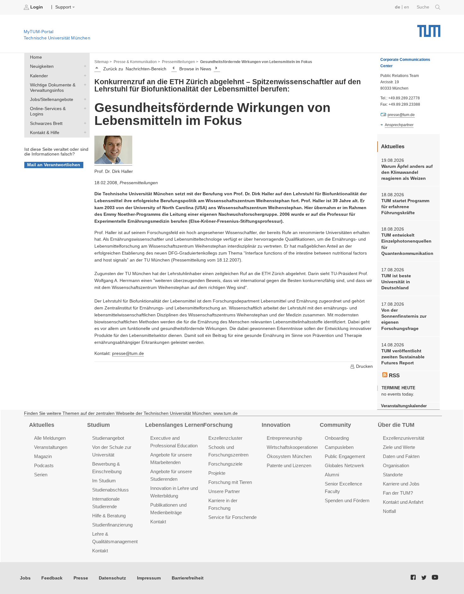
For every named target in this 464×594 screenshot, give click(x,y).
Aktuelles (41, 425)
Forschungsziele (225, 464)
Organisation (396, 465)
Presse (81, 578)
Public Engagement (345, 456)
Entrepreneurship (284, 438)
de (397, 7)
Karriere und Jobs (401, 483)
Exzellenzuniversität (403, 438)
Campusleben (339, 447)
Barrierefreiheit (188, 578)
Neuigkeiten (83, 66)
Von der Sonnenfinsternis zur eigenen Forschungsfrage (403, 319)
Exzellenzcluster (225, 438)
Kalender (83, 75)
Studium (98, 425)
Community (335, 425)
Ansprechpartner (399, 125)
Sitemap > (103, 62)
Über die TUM (396, 425)
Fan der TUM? (398, 493)
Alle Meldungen (50, 438)
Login (36, 7)
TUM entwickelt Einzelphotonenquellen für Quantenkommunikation (407, 244)
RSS (393, 376)
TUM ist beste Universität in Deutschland (396, 282)
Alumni (332, 474)
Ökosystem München (289, 456)
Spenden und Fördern (347, 500)
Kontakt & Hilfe (83, 132)
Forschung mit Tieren (230, 482)
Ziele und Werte (399, 447)
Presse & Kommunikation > (137, 62)
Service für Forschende (232, 517)
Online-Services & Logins (83, 108)
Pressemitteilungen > (180, 62)
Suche (424, 7)
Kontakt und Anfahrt (403, 502)
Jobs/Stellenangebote (83, 99)
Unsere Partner (224, 491)
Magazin (43, 456)
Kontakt (100, 550)
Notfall (389, 511)
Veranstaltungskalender (404, 405)
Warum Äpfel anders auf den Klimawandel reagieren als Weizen (407, 172)
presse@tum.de (128, 353)
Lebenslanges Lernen (174, 425)
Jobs (25, 578)
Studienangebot (108, 438)
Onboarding (337, 438)
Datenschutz (112, 578)
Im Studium (104, 480)
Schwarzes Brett (83, 123)
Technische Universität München (428, 28)
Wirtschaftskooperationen (293, 447)
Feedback (51, 578)
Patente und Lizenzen (289, 465)
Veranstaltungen (50, 447)
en (406, 7)
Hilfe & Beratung (109, 515)
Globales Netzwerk (344, 465)
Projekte (216, 473)
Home (36, 57)
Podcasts (44, 465)
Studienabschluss (110, 489)
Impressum (149, 578)
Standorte (393, 474)
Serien (40, 474)
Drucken (364, 366)
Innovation (276, 425)
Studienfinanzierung (112, 524)
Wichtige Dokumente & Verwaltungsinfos (83, 84)
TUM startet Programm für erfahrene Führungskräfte (405, 206)
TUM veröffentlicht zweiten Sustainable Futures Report (403, 357)
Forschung (218, 425)
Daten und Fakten (401, 456)
